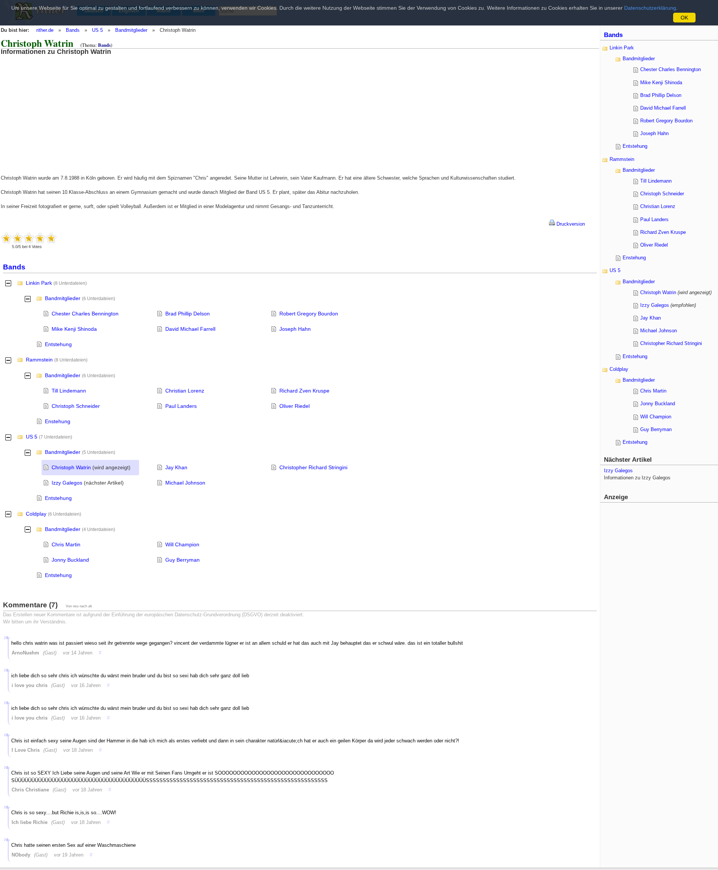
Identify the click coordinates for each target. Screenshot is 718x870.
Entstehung (58, 344)
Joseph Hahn (295, 329)
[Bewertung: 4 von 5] (40, 238)
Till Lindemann (69, 391)
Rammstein (39, 360)
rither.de (44, 30)
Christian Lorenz (184, 391)
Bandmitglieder (131, 30)
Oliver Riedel (294, 406)
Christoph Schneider (76, 406)
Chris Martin (66, 544)
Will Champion (182, 544)
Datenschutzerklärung (650, 8)
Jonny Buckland (70, 560)
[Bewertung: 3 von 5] (28, 238)
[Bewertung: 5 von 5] (51, 238)
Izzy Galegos (67, 483)
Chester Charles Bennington (85, 314)
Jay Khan (176, 467)
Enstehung (57, 421)
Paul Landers (181, 406)
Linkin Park (39, 283)
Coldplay (36, 514)
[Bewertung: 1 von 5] (6, 238)
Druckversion (570, 224)
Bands (73, 30)
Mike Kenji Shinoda (74, 329)
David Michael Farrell (190, 329)
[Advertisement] (62, 108)
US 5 (97, 30)
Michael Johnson (185, 483)
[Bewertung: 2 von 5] (17, 238)
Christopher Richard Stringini (313, 467)
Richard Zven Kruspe (304, 391)
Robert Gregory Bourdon (308, 314)
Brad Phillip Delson (187, 314)
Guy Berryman (182, 560)
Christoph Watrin (71, 467)
